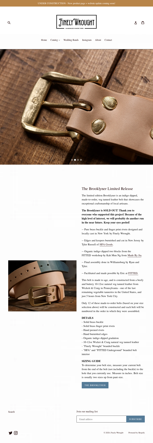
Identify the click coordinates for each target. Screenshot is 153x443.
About (98, 39)
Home (44, 39)
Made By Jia (134, 255)
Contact (108, 39)
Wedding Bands (71, 39)
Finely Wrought (117, 432)
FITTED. (133, 273)
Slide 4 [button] (81, 160)
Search (11, 411)
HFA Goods (106, 244)
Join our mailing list (87, 411)
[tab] (72, 160)
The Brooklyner (95, 385)
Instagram (86, 39)
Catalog (54, 39)
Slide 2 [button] (75, 160)
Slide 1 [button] (72, 160)
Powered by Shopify (136, 432)
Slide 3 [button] (78, 160)
